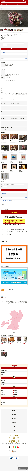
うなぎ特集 (2, 390)
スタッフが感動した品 (3, 382)
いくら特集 (15, 390)
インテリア (13, 200)
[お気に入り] (26, 470)
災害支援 (14, 451)
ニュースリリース (12, 465)
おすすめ (17, 4)
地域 (6, 4)
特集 (21, 4)
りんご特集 (2, 392)
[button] (27, 2)
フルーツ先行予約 (2, 384)
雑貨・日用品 (4, 200)
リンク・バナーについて (18, 465)
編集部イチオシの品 (3, 380)
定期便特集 (15, 394)
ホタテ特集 (15, 392)
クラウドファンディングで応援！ (4, 400)
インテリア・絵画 (9, 200)
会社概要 (8, 465)
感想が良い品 (2, 374)
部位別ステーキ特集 (3, 394)
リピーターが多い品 (3, 372)
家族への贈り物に (2, 404)
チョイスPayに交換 (3, 402)
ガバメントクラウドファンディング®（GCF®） (14, 450)
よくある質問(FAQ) (14, 422)
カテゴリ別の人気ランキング (4, 370)
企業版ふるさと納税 (14, 452)
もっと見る (26, 292)
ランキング (12, 4)
